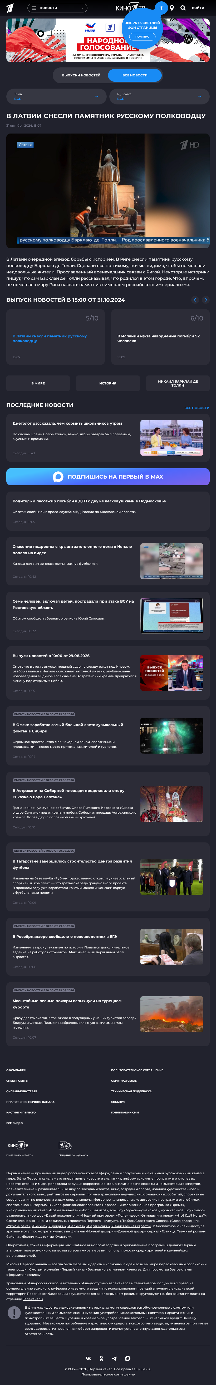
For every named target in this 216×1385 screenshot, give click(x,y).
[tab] (81, 75)
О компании (16, 1070)
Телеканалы (33, 1299)
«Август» (111, 1221)
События (118, 1102)
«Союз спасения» (184, 1221)
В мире (38, 383)
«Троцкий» (57, 1226)
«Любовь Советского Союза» (144, 1221)
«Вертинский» (98, 1226)
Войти (198, 8)
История (107, 383)
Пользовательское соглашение (137, 1070)
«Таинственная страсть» (131, 1226)
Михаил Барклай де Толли (178, 383)
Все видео (14, 1123)
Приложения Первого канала (30, 1102)
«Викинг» (39, 1226)
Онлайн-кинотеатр (21, 1091)
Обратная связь (124, 1081)
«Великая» (76, 1226)
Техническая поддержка (131, 1091)
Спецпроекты (17, 1081)
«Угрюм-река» (18, 1226)
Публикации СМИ (125, 1112)
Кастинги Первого (21, 1112)
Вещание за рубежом (74, 1155)
